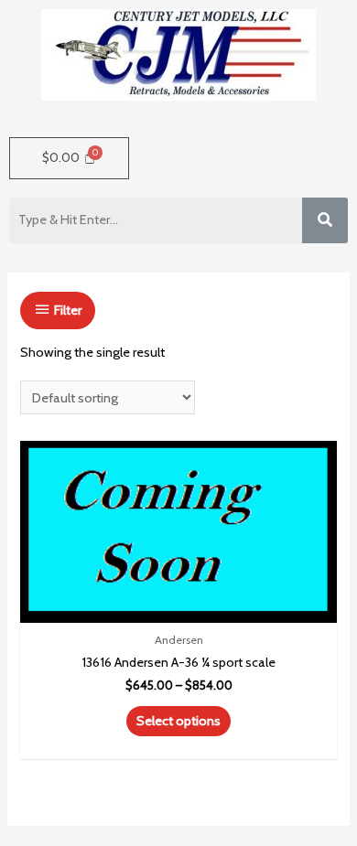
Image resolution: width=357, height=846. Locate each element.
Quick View (178, 605)
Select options (178, 720)
